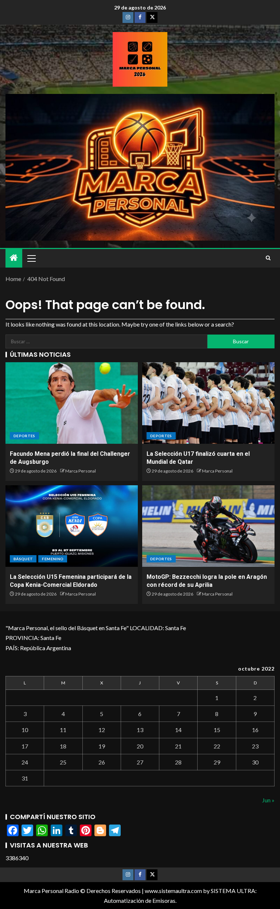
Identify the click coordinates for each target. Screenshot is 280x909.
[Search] (268, 258)
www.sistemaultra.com (173, 890)
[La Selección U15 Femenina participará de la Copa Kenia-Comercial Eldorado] (71, 526)
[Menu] (31, 258)
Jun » (268, 800)
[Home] (14, 258)
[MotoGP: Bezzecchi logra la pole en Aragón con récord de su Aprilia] (208, 526)
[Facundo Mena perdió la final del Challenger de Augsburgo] (71, 403)
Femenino (52, 559)
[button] (31, 258)
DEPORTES (24, 436)
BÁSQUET (23, 559)
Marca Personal (80, 471)
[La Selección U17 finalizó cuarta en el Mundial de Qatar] (208, 403)
